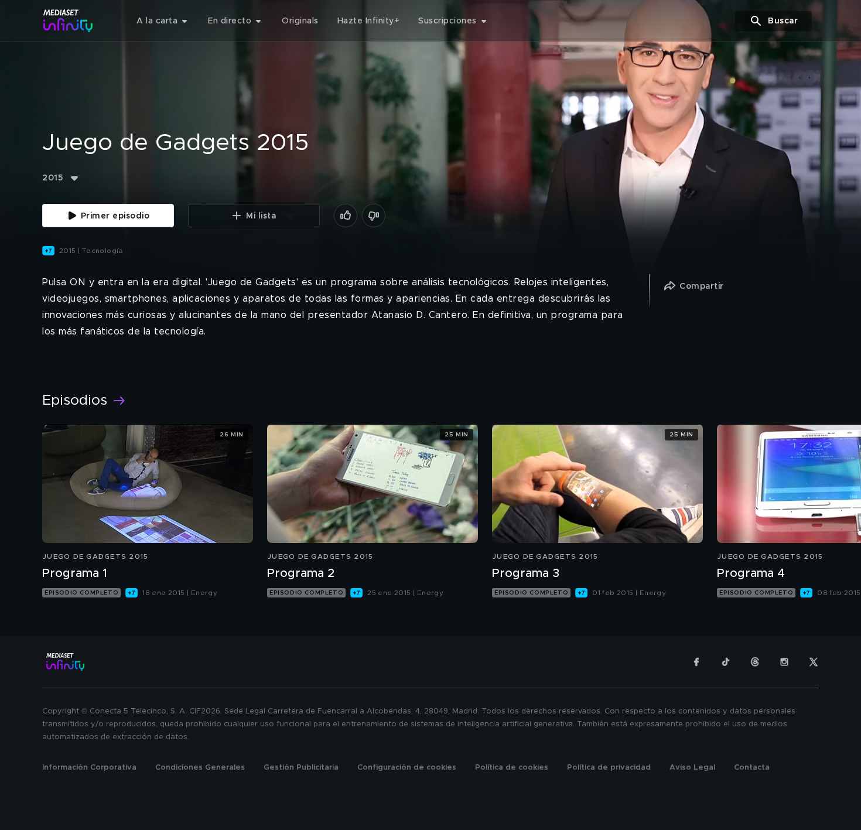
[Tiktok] (725, 662)
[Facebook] (696, 662)
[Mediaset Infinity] (68, 21)
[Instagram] (784, 662)
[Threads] (755, 662)
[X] (813, 662)
